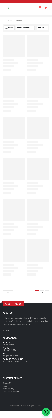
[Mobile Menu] (4, 6)
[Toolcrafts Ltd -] (13, 9)
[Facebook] (4, 1)
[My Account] (32, 8)
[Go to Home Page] (4, 21)
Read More (7, 331)
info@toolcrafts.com (10, 356)
